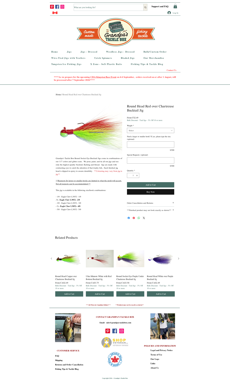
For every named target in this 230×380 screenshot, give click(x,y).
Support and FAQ (159, 6)
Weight (130, 125)
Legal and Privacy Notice (160, 350)
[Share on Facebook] (128, 218)
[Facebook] (57, 7)
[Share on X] (143, 218)
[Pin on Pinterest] (133, 218)
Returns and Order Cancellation (64, 364)
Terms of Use (156, 354)
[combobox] (150, 130)
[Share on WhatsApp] (138, 218)
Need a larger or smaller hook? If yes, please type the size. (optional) (149, 137)
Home (58, 94)
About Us (155, 367)
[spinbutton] (133, 175)
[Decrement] (129, 175)
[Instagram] (62, 7)
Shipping (59, 360)
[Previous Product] (51, 258)
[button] (175, 6)
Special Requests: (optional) (137, 155)
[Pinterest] (52, 7)
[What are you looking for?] (145, 7)
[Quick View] (69, 259)
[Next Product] (178, 258)
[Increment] (137, 175)
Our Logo (155, 359)
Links (153, 363)
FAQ (57, 355)
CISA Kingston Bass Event (103, 77)
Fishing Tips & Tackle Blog (64, 368)
